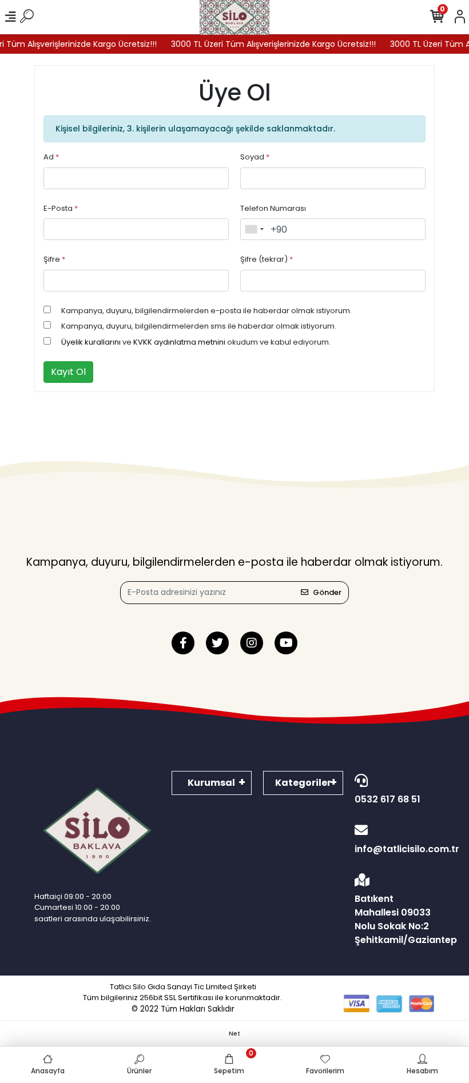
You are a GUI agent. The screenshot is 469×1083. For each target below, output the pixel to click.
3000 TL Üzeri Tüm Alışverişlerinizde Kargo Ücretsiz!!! (264, 44)
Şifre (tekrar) (266, 259)
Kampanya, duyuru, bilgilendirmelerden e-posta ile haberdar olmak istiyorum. (206, 310)
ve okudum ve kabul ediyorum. (196, 342)
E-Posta (60, 208)
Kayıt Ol (68, 371)
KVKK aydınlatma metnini (179, 342)
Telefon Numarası (273, 208)
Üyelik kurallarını (91, 342)
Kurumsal (211, 782)
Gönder (327, 592)
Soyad (254, 156)
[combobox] (254, 229)
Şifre (54, 259)
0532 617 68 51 (387, 799)
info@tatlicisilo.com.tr (395, 849)
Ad (51, 156)
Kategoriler (303, 782)
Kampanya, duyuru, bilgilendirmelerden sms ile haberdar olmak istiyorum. (198, 326)
